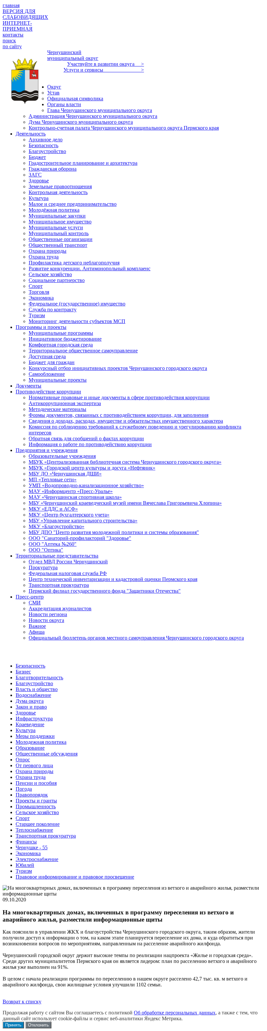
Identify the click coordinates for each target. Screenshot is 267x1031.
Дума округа (30, 701)
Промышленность (36, 806)
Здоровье (26, 712)
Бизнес (23, 671)
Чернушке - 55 (32, 847)
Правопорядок (32, 795)
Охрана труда (31, 777)
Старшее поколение (38, 824)
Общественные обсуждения (46, 753)
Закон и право (31, 707)
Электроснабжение (37, 859)
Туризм (24, 871)
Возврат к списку (22, 1001)
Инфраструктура (34, 718)
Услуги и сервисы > (103, 70)
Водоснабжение (33, 695)
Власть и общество (37, 689)
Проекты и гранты (36, 800)
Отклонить (38, 1025)
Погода (24, 789)
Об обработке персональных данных (175, 1012)
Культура (25, 730)
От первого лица (34, 765)
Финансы (26, 841)
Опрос (23, 759)
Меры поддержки (35, 736)
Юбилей (25, 865)
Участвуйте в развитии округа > (105, 64)
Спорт (23, 818)
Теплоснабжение (34, 830)
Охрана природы (34, 771)
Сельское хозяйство (37, 812)
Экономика (28, 853)
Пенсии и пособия (36, 783)
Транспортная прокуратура (46, 836)
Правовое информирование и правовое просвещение (75, 877)
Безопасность (30, 666)
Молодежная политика (41, 742)
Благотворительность (39, 677)
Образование (30, 748)
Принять (13, 1025)
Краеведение (30, 724)
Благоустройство (34, 683)
